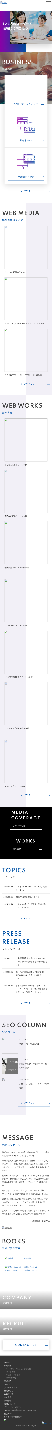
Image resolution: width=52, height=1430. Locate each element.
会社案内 (7, 1397)
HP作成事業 (11, 1378)
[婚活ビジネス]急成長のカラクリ (31, 1269)
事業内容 (7, 1366)
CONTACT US (26, 1345)
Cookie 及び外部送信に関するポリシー (20, 1410)
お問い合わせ (9, 1404)
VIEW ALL (27, 191)
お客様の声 (8, 1394)
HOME (7, 1362)
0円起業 (27, 1258)
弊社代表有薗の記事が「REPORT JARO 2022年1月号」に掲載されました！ (31, 975)
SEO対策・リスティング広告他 (18, 1369)
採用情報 (7, 1401)
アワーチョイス (10, 1388)
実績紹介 (7, 1381)
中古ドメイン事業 (13, 1375)
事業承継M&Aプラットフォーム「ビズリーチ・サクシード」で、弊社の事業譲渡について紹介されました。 (32, 989)
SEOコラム (8, 1384)
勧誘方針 (7, 1414)
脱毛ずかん (8, 1391)
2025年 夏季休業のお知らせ (27, 897)
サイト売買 (10, 1372)
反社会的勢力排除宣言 (13, 1417)
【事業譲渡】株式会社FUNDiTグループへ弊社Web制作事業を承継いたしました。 (32, 961)
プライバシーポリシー (13, 1407)
